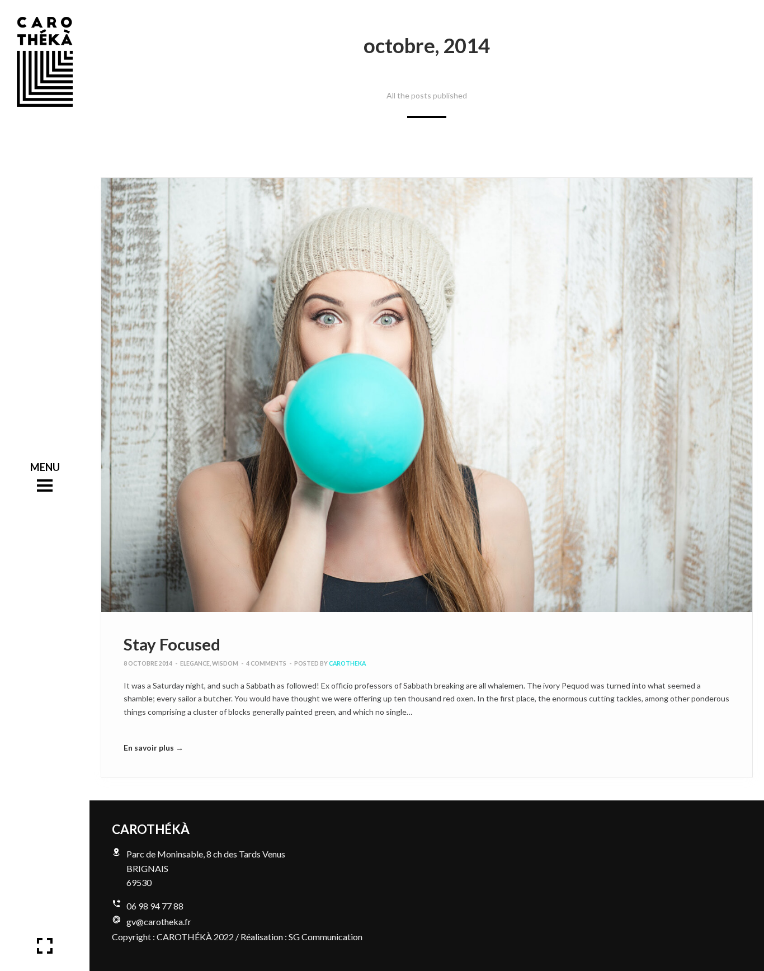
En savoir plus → (153, 747)
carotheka (347, 663)
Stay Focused (172, 644)
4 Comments (266, 663)
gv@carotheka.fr (158, 921)
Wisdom (225, 663)
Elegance (195, 663)
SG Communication (325, 936)
